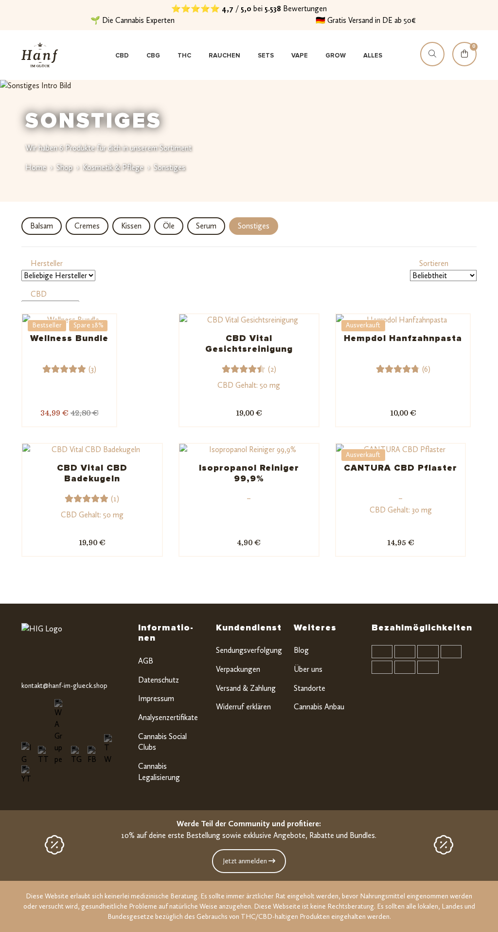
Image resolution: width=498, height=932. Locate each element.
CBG (153, 55)
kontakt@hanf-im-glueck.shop (64, 686)
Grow (335, 55)
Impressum (156, 698)
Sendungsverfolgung (249, 650)
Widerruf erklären (243, 706)
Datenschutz (158, 680)
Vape (299, 55)
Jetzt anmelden (245, 861)
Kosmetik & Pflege (113, 167)
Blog (301, 650)
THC (184, 55)
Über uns (308, 669)
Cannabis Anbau (319, 706)
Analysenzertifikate (168, 717)
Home (35, 167)
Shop (64, 167)
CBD (122, 55)
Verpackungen (238, 669)
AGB (145, 661)
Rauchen (224, 55)
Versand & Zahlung (246, 688)
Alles (372, 55)
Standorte (309, 688)
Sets (266, 55)
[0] (464, 63)
